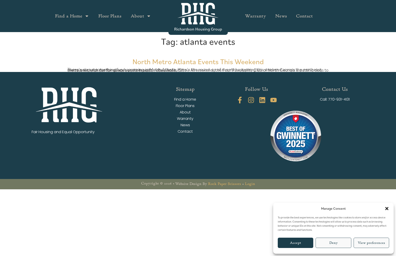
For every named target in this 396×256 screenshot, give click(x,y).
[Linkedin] (262, 100)
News (281, 16)
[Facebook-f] (239, 100)
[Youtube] (273, 100)
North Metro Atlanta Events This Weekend (198, 61)
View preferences (371, 243)
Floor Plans (109, 16)
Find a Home (68, 16)
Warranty (255, 16)
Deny (333, 243)
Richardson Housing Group (198, 28)
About (137, 16)
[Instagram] (251, 100)
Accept (295, 243)
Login (250, 184)
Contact (304, 16)
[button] (387, 208)
